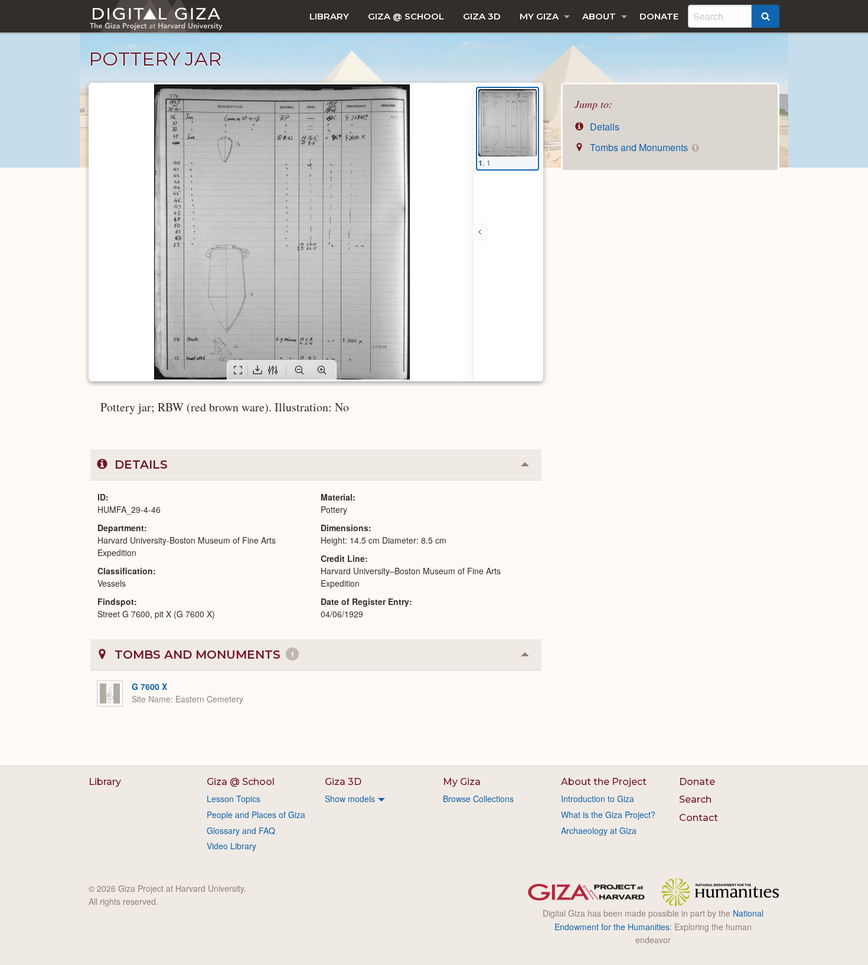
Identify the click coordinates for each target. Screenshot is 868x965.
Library (329, 16)
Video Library (231, 846)
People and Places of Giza (256, 814)
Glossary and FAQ (241, 830)
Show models (350, 798)
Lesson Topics (233, 798)
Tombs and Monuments (642, 147)
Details (603, 126)
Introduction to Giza (597, 798)
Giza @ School (406, 16)
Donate (658, 16)
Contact (698, 817)
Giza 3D (482, 16)
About (599, 16)
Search (695, 799)
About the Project (604, 781)
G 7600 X (149, 686)
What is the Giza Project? (608, 814)
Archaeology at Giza (599, 830)
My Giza (539, 16)
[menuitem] (329, 16)
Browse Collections (478, 798)
